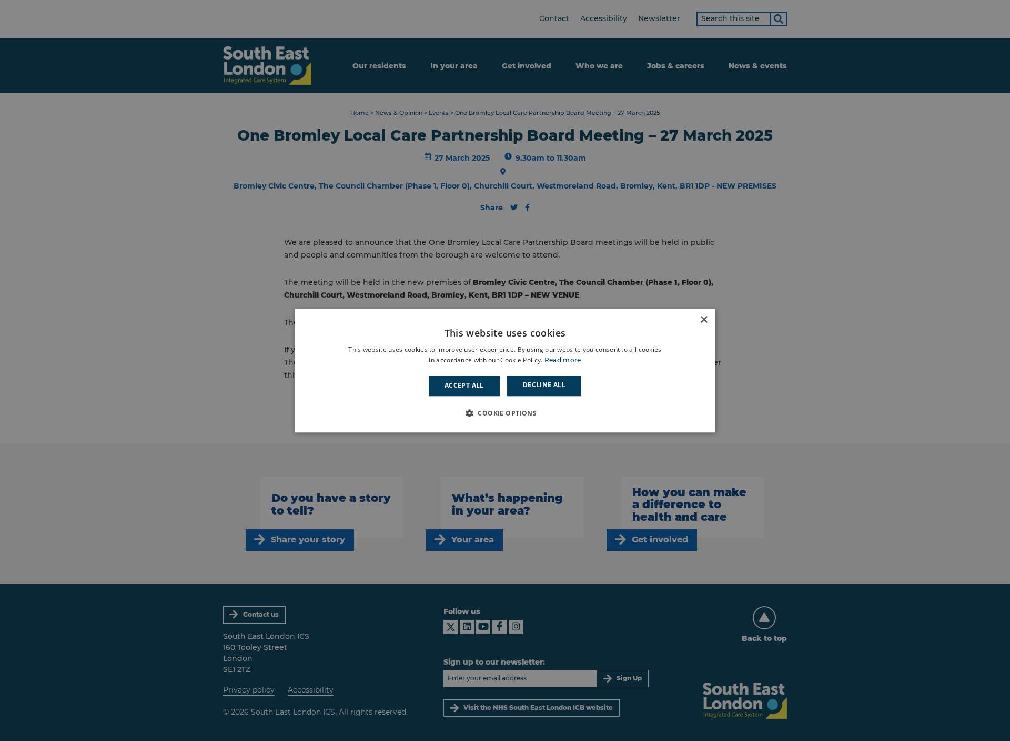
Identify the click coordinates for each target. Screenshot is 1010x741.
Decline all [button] (544, 385)
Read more (562, 360)
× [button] (704, 320)
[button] (505, 413)
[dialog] (505, 370)
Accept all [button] (464, 385)
